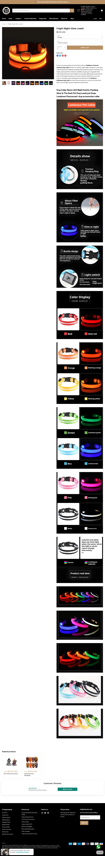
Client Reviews (53, 18)
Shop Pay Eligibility (27, 826)
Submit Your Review (7, 834)
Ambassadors (6, 820)
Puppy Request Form (27, 817)
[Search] (72, 10)
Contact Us (5, 815)
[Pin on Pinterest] (65, 56)
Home (4, 18)
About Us (64, 18)
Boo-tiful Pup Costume (11, 774)
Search (4, 843)
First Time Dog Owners (28, 819)
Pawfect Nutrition (30, 18)
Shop (10, 18)
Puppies (18, 18)
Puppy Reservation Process (29, 833)
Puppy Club (42, 18)
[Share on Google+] (63, 56)
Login (95, 18)
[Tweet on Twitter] (60, 56)
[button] (101, 840)
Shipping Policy (6, 822)
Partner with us (6, 817)
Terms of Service (6, 829)
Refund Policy (6, 824)
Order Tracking (26, 831)
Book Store (5, 832)
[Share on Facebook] (57, 56)
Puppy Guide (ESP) (27, 824)
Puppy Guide (25, 822)
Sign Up (84, 823)
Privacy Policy (6, 827)
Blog (72, 18)
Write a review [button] (67, 789)
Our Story (4, 812)
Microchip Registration (28, 829)
